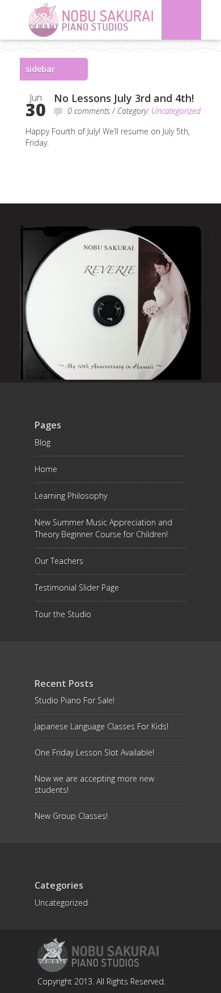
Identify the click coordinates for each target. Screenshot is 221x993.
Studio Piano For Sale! (74, 700)
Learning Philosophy (71, 495)
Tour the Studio (63, 614)
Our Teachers (59, 560)
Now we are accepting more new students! (94, 784)
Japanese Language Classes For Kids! (101, 726)
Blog (42, 442)
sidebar (40, 68)
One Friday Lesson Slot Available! (94, 752)
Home (46, 469)
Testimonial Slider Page (77, 587)
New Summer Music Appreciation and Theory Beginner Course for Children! (103, 528)
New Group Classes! (71, 815)
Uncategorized (176, 110)
